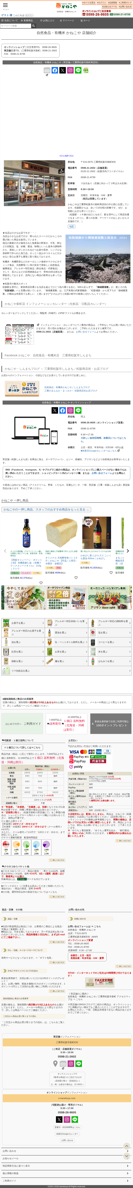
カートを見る (89, 2)
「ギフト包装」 (46, 957)
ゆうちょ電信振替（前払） (76, 792)
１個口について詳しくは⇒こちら (23, 747)
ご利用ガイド (126, 2)
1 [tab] (54, 612)
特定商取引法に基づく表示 (16, 1166)
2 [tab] (56, 612)
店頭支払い (73, 810)
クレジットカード (76, 784)
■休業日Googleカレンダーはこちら (99, 450)
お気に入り (48, 20)
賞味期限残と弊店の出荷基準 (15, 998)
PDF (100, 982)
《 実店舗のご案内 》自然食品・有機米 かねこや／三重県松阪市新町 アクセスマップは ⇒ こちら (99, 996)
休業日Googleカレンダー (67, 1134)
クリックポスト (10, 886)
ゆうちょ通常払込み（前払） (77, 797)
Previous (5, 600)
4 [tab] (61, 612)
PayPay (72, 787)
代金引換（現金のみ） (78, 779)
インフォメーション (67, 1092)
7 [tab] (68, 612)
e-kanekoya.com (66, 1098)
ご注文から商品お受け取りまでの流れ (19, 1016)
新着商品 (28, 20)
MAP (94, 936)
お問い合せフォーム (86, 331)
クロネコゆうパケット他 (16, 866)
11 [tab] (77, 612)
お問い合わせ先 (76, 909)
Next (128, 600)
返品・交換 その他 (12, 909)
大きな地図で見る (66, 156)
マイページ (68, 20)
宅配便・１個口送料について (19, 740)
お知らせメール (110, 7)
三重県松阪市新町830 (67, 1042)
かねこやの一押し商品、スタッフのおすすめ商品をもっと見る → (46, 509)
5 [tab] (63, 612)
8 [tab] (70, 612)
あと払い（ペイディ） (78, 807)
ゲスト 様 (6, 15)
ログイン (29, 15)
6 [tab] (65, 612)
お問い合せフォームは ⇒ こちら (84, 926)
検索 (33, 26)
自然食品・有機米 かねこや (82, 929)
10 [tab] (74, 612)
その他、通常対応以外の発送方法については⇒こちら (30, 892)
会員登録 (113, 2)
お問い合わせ (126, 7)
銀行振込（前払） (72, 803)
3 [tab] (59, 612)
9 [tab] (72, 612)
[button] (5, 550)
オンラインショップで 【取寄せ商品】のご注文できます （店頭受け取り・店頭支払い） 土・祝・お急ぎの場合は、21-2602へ (67, 1079)
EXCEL (111, 982)
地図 (71, 226)
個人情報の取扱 (10, 1173)
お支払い (73, 740)
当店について (11, 20)
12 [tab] (79, 612)
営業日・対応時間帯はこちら (67, 1127)
